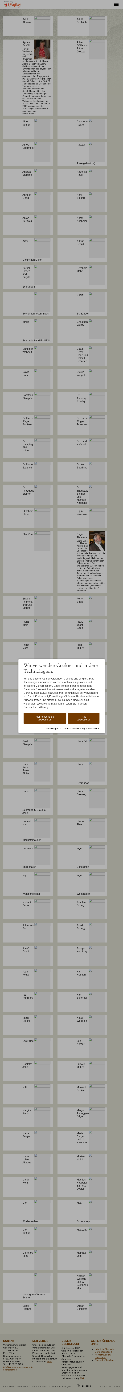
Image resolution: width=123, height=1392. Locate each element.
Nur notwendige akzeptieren (45, 718)
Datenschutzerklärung (73, 728)
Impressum (93, 728)
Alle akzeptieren (83, 718)
